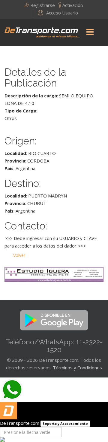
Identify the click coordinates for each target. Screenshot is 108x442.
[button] (41, 5)
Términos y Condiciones (77, 368)
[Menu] (90, 32)
